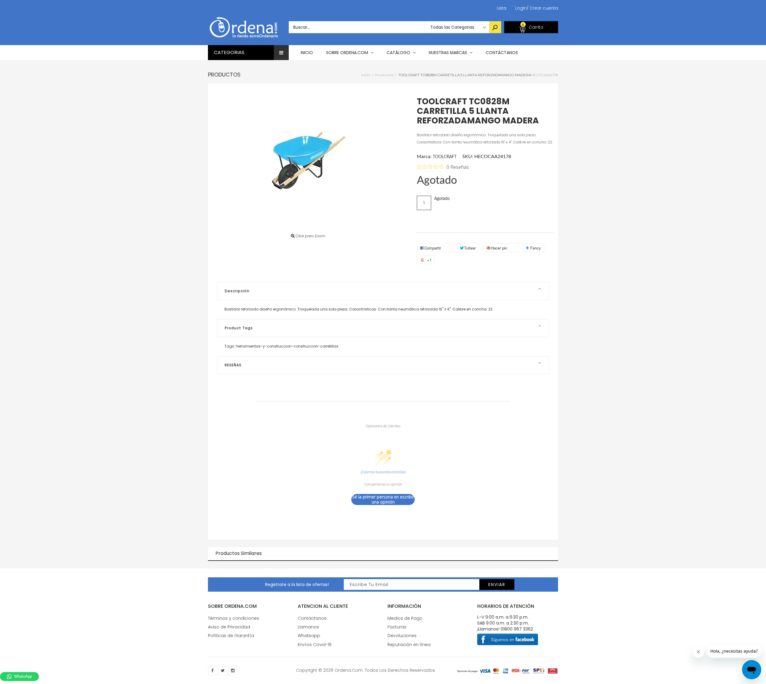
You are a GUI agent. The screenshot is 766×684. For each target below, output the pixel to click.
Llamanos (308, 627)
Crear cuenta (542, 8)
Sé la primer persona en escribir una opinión (383, 499)
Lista (501, 8)
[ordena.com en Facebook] (212, 670)
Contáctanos (312, 618)
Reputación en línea (409, 645)
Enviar (496, 584)
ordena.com (349, 670)
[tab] (383, 291)
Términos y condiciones (233, 618)
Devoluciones (402, 636)
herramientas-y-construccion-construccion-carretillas (287, 346)
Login (521, 8)
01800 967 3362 (517, 629)
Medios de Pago (404, 618)
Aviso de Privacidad (229, 627)
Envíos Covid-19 (315, 645)
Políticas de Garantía (231, 636)
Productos (224, 74)
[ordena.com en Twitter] (222, 670)
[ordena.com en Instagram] (232, 670)
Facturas (396, 627)
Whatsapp (309, 636)
